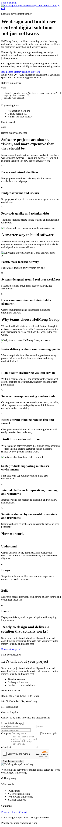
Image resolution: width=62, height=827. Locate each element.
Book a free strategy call (13, 71)
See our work (33, 71)
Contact (23, 812)
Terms (15, 812)
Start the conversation (13, 761)
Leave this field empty (12, 723)
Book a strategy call (11, 649)
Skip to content (8, 2)
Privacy (5, 812)
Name (4, 726)
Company (6, 733)
